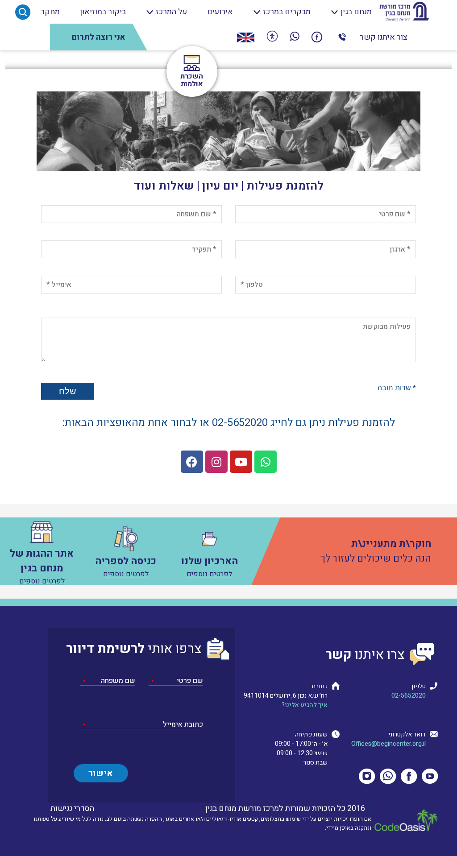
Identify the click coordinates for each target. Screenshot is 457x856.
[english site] (245, 37)
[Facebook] (192, 462)
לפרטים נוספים (209, 574)
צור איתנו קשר (383, 37)
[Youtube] (241, 462)
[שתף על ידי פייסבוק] (317, 37)
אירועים (220, 12)
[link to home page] (404, 12)
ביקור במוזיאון (103, 12)
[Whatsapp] (265, 462)
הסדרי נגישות (72, 808)
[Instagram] (216, 462)
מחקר (50, 12)
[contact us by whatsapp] (294, 37)
